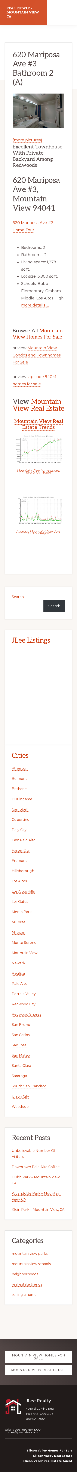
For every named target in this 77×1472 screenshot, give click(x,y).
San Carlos (21, 1035)
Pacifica (18, 973)
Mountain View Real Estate (38, 405)
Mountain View (24, 953)
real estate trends (27, 1284)
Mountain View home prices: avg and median (38, 471)
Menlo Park (22, 912)
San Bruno (21, 1025)
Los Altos (19, 881)
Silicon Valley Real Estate (52, 1455)
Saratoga (19, 1076)
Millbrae (18, 922)
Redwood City (24, 1004)
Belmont (19, 779)
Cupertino (20, 820)
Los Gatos (20, 902)
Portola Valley (24, 994)
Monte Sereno (24, 943)
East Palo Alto (24, 840)
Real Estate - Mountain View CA (22, 12)
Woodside (20, 1107)
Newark (18, 963)
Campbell (20, 809)
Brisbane (19, 789)
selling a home (24, 1295)
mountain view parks (29, 1254)
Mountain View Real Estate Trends (38, 424)
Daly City (19, 830)
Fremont (19, 861)
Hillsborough (23, 871)
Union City (20, 1096)
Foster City (21, 850)
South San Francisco (29, 1086)
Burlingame (22, 799)
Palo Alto (19, 984)
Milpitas (18, 932)
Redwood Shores (26, 1014)
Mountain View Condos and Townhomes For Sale (37, 355)
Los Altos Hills (23, 891)
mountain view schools (31, 1264)
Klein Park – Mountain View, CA (38, 1210)
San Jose (19, 1045)
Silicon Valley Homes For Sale (49, 1450)
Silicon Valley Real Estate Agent (47, 1461)
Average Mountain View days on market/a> (38, 532)
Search (18, 597)
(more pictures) (27, 140)
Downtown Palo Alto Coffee (36, 1167)
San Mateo (21, 1055)
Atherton (20, 768)
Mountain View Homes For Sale (38, 334)
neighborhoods (25, 1274)
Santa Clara (21, 1066)
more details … (35, 305)
